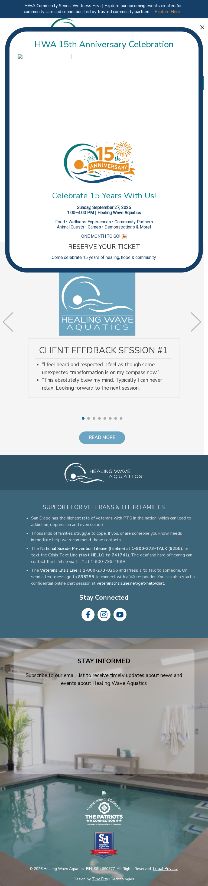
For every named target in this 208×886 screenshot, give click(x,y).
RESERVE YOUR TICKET (104, 246)
